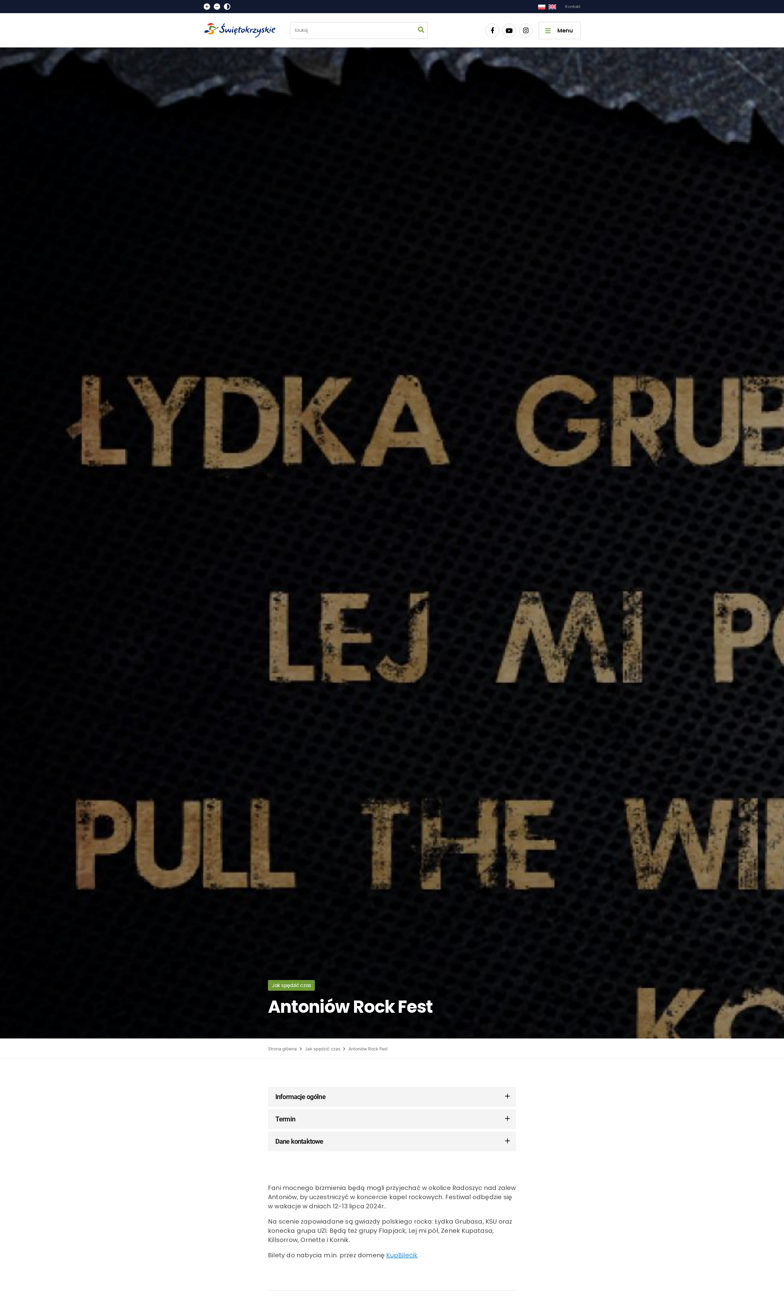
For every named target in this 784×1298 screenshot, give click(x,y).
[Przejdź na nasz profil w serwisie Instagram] (526, 30)
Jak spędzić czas (322, 1048)
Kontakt (572, 6)
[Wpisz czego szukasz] (421, 30)
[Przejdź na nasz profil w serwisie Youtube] (509, 30)
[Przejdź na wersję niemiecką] (552, 6)
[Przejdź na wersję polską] (541, 6)
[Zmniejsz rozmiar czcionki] (217, 6)
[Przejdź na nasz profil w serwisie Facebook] (492, 30)
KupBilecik (401, 1255)
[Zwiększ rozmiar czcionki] (207, 6)
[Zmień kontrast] (227, 6)
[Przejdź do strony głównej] (242, 30)
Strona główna (282, 1048)
